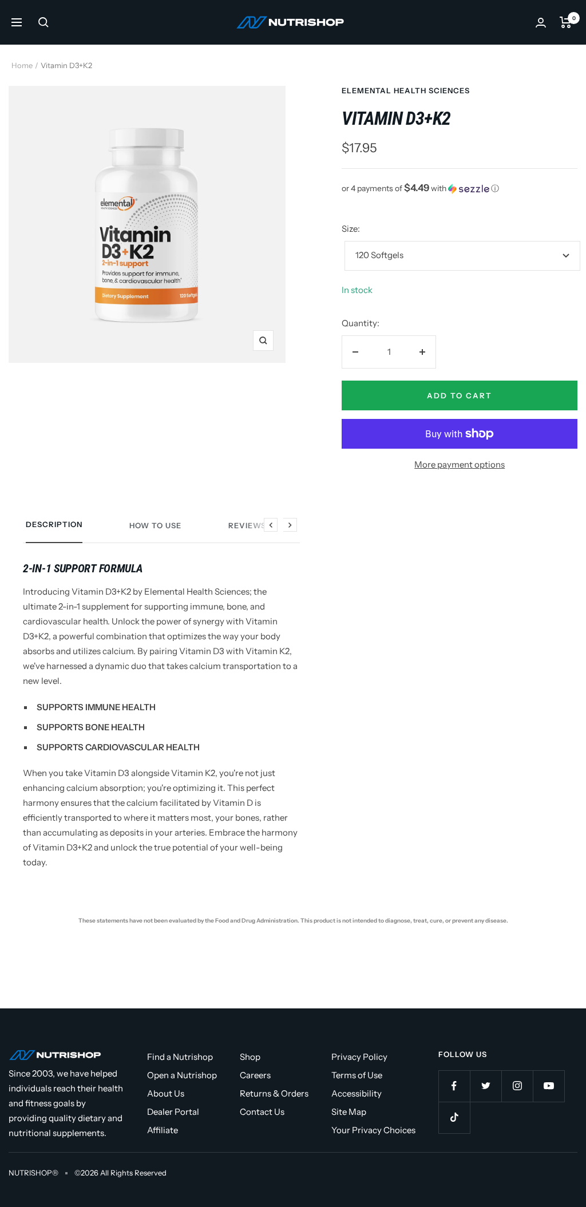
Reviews (247, 525)
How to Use (155, 525)
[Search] (43, 22)
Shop (250, 1056)
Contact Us (262, 1111)
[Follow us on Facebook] (454, 1086)
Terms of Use (356, 1075)
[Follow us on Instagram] (517, 1086)
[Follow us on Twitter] (485, 1086)
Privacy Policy (359, 1056)
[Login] (541, 22)
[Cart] (566, 22)
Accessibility (356, 1093)
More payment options (459, 464)
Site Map (348, 1111)
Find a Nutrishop (180, 1056)
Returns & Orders (274, 1093)
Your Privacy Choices (373, 1130)
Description (54, 524)
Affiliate (162, 1130)
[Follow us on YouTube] (548, 1086)
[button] (459, 188)
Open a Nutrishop (182, 1075)
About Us (165, 1093)
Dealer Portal (173, 1111)
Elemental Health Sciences (406, 90)
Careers (255, 1075)
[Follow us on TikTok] (454, 1117)
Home (22, 65)
